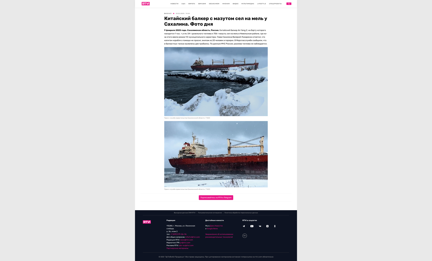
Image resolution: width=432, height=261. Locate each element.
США (183, 3)
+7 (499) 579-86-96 (178, 234)
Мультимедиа (248, 3)
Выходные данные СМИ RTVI (184, 213)
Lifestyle (261, 3)
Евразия (202, 3)
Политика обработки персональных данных (241, 213)
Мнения (226, 3)
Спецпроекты (275, 3)
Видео (235, 3)
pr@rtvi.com (185, 243)
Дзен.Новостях (216, 226)
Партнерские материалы (177, 248)
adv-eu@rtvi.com (186, 245)
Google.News (212, 229)
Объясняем (214, 3)
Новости (175, 3)
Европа (191, 3)
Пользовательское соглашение (210, 213)
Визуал (168, 13)
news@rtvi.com (186, 240)
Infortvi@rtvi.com (192, 237)
